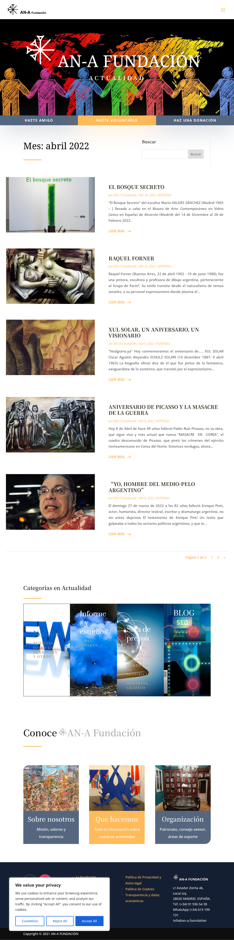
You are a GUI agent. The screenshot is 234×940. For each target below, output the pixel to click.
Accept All (89, 921)
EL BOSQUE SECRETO (136, 186)
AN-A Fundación (125, 195)
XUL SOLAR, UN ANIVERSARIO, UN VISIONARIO (154, 332)
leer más (117, 231)
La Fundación (86, 877)
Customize (30, 921)
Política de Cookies (139, 889)
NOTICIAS (164, 195)
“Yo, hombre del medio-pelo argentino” (152, 486)
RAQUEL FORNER (131, 258)
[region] (59, 904)
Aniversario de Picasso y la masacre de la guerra (163, 409)
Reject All (60, 921)
